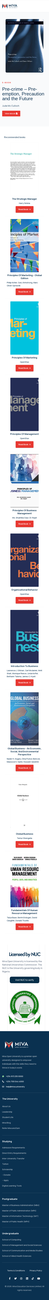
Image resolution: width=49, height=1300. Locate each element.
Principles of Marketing (24, 357)
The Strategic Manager (24, 198)
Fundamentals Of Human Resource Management (24, 912)
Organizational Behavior (24, 589)
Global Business (24, 833)
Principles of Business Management (25, 512)
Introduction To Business (24, 666)
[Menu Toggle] (42, 6)
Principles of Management (24, 434)
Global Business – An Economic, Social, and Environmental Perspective (25, 751)
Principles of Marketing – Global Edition (24, 277)
